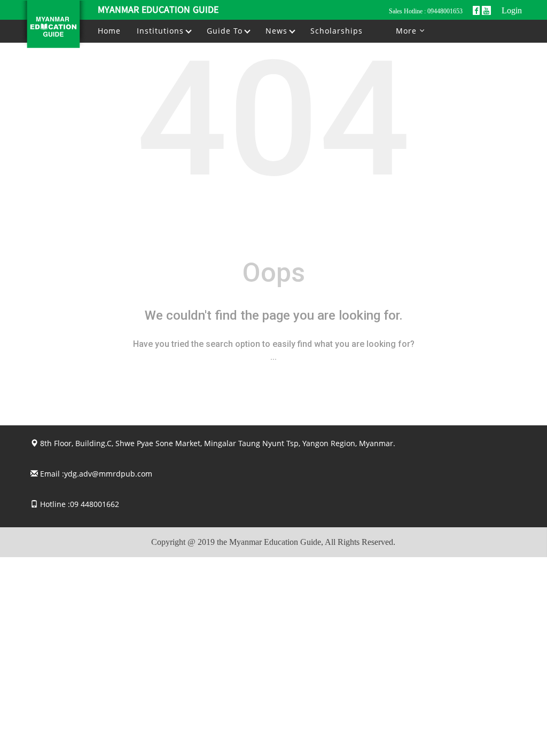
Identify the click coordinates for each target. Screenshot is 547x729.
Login (512, 10)
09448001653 (445, 11)
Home (109, 31)
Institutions (161, 31)
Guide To (226, 31)
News (277, 31)
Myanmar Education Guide (158, 10)
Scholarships (336, 31)
